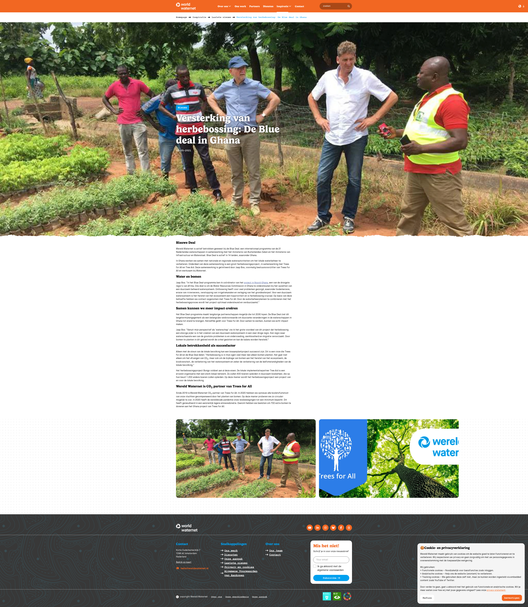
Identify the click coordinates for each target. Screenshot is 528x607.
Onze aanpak (259, 597)
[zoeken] (348, 6)
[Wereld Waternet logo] (189, 6)
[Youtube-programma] (310, 528)
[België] (317, 528)
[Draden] (349, 528)
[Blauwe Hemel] (333, 528)
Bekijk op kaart (183, 562)
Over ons (216, 597)
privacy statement (496, 590)
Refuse (427, 597)
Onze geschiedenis (237, 597)
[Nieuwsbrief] (341, 528)
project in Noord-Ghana (256, 283)
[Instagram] (325, 528)
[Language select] (521, 6)
